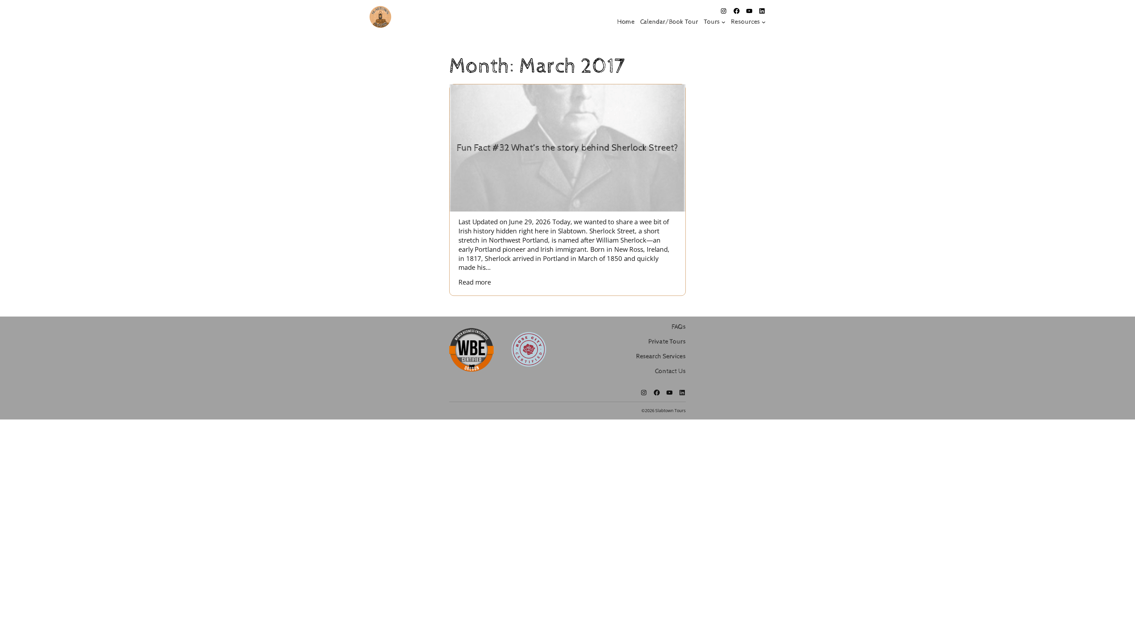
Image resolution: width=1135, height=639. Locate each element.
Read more (479, 282)
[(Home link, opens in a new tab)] (380, 17)
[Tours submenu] (723, 22)
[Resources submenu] (764, 22)
